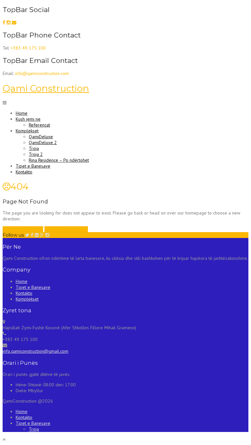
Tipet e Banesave (33, 166)
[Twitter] (27, 235)
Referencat (39, 125)
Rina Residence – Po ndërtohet (59, 160)
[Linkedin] (37, 235)
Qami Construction (46, 88)
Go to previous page (23, 229)
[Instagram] (8, 22)
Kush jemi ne (28, 119)
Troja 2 (36, 154)
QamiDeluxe (41, 137)
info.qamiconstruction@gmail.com (35, 351)
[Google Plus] (42, 235)
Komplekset (27, 131)
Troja (34, 148)
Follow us (13, 235)
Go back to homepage (66, 229)
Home (21, 113)
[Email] (14, 22)
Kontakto (24, 172)
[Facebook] (4, 22)
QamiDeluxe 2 (43, 142)
